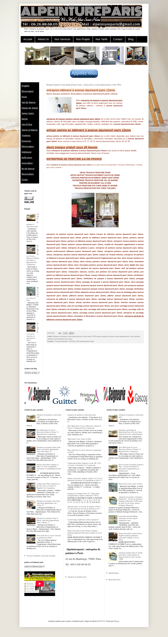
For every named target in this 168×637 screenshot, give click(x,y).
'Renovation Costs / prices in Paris (79, 439)
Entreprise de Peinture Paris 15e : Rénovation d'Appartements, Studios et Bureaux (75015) (83, 494)
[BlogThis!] (66, 333)
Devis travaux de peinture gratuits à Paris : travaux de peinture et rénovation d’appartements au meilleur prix (131, 467)
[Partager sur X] (68, 333)
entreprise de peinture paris (77, 577)
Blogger (116, 621)
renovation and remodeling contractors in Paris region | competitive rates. (128, 518)
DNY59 (102, 621)
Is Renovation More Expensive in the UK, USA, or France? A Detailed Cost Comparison (48, 486)
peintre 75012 (91, 336)
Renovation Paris (114, 579)
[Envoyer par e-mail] (63, 333)
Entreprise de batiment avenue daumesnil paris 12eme (70, 336)
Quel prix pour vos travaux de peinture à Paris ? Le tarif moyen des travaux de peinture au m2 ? (84, 507)
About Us (43, 39)
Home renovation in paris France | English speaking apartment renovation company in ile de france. (85, 532)
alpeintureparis (114, 573)
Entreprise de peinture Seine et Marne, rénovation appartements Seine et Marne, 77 (48, 520)
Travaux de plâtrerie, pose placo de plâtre (41, 555)
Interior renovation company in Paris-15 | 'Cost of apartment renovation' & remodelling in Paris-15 (49, 467)
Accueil (27, 39)
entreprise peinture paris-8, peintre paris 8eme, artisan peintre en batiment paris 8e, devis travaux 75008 (131, 556)
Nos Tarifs (101, 39)
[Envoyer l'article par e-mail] (59, 333)
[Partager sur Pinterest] (73, 333)
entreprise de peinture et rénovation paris (49, 416)
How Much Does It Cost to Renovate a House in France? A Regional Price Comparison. (33, 255)
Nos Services (62, 39)
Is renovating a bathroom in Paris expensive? (83, 519)
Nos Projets (83, 39)
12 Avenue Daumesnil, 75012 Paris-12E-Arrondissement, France (74, 341)
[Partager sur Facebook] (70, 333)
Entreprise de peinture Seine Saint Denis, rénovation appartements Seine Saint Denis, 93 (48, 449)
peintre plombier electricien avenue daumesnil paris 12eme (115, 336)
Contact (117, 39)
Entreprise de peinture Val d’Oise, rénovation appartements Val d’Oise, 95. (48, 503)
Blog (130, 39)
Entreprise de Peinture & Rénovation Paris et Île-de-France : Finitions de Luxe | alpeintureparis (131, 432)
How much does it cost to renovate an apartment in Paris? (49, 536)
